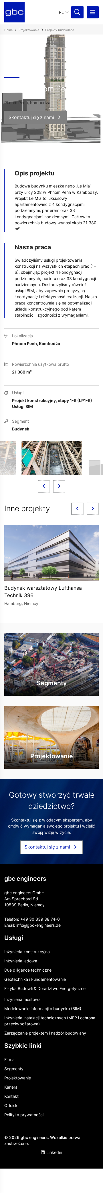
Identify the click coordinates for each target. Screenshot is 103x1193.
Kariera (10, 1087)
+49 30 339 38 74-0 (40, 919)
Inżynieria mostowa (22, 999)
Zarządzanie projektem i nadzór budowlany (45, 1033)
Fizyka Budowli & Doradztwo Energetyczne (45, 988)
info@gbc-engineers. (36, 925)
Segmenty (13, 1068)
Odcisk (10, 1105)
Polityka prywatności (23, 1114)
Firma (9, 1059)
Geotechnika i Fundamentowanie (35, 979)
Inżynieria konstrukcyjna (27, 951)
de (58, 925)
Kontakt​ (11, 1096)
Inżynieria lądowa (20, 960)
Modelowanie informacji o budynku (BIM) (42, 1008)
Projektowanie (17, 1077)
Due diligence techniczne (28, 970)
